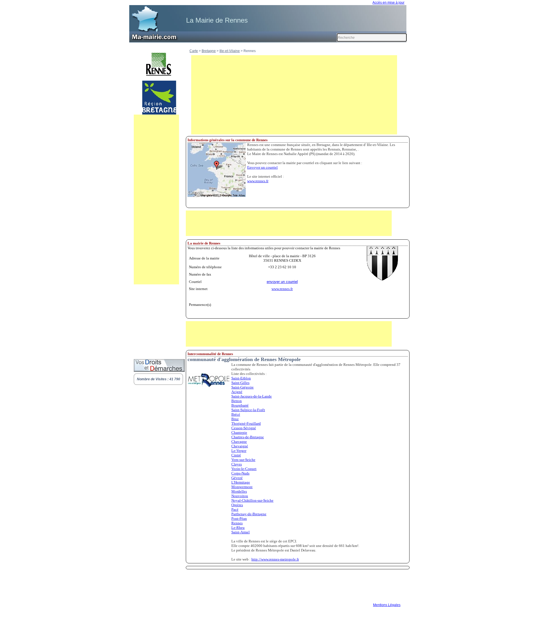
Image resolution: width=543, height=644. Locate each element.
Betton (236, 401)
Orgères (237, 505)
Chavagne (239, 441)
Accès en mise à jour (388, 3)
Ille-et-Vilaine (229, 51)
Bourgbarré (240, 405)
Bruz (235, 419)
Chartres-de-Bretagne (247, 437)
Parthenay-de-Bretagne (248, 514)
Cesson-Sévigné (243, 428)
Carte (193, 51)
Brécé (235, 414)
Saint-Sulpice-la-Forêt (248, 410)
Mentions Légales (386, 605)
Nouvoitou (239, 496)
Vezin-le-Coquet (244, 469)
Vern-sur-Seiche (243, 460)
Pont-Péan (239, 518)
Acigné (236, 392)
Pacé (234, 509)
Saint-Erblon (241, 378)
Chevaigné (239, 446)
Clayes (236, 464)
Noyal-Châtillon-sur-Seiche (252, 500)
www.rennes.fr (257, 181)
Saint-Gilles (240, 383)
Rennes (237, 523)
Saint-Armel (240, 532)
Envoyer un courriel (262, 167)
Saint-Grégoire (242, 387)
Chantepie (239, 432)
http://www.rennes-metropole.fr (275, 559)
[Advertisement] (156, 199)
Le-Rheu (238, 527)
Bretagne (209, 51)
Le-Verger (238, 450)
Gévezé (237, 478)
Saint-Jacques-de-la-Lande (251, 396)
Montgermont (242, 487)
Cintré (236, 455)
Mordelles (239, 491)
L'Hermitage (240, 482)
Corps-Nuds (240, 473)
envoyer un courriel (282, 282)
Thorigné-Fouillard (246, 423)
